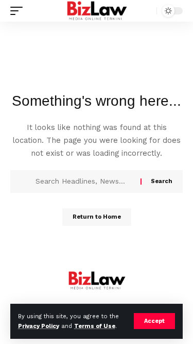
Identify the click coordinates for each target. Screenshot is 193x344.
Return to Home (97, 217)
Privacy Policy (38, 326)
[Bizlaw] (96, 11)
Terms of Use (94, 326)
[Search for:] (84, 181)
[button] (154, 321)
